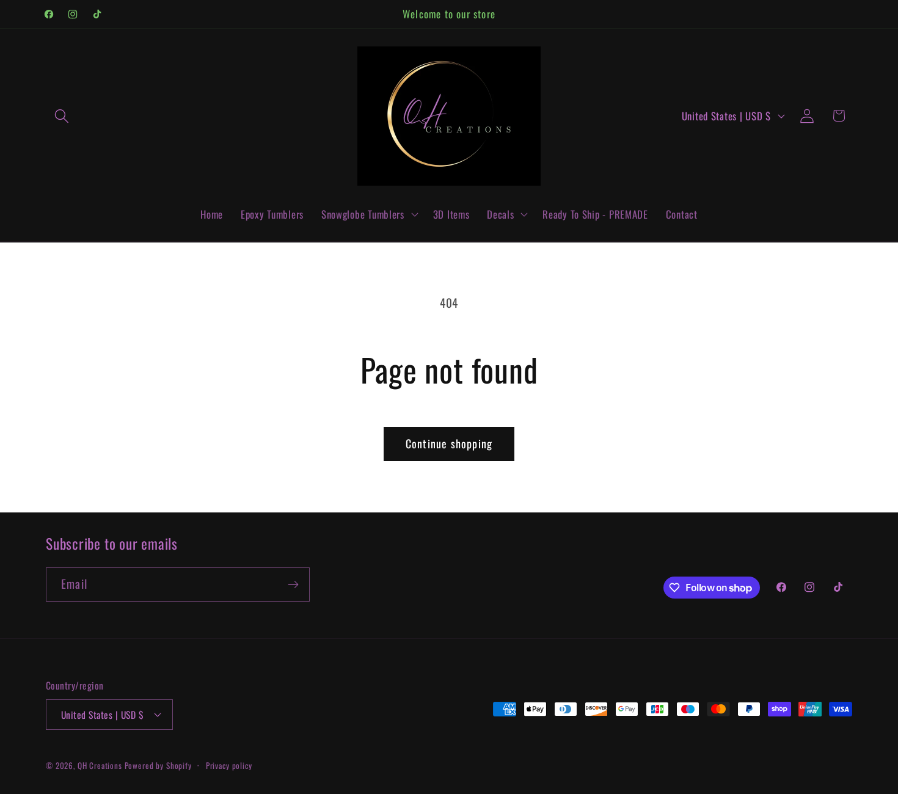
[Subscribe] (293, 584)
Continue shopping (449, 443)
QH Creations (101, 765)
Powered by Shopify (158, 765)
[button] (62, 116)
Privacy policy (229, 765)
